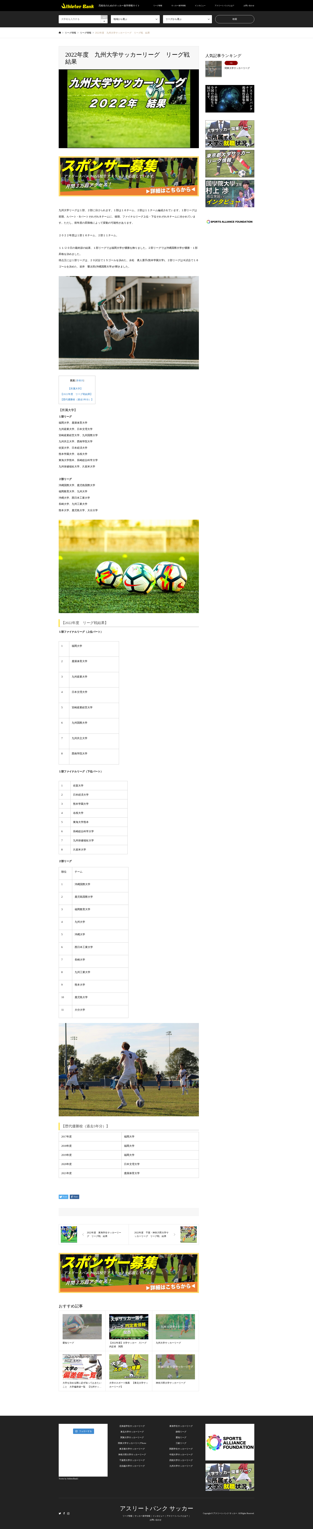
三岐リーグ (181, 1443)
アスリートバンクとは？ (224, 6)
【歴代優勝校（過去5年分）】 (77, 399)
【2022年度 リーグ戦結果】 (76, 394)
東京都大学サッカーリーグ (132, 1449)
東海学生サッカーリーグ (181, 1426)
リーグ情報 (157, 6)
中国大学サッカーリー (180, 1454)
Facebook (64, 1513)
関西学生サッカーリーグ (181, 1449)
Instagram (68, 1513)
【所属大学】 (75, 388)
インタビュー (200, 6)
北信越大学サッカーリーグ (132, 1466)
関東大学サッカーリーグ (132, 1437)
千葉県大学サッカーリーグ (132, 1460)
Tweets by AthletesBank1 (68, 1479)
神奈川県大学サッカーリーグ (132, 1454)
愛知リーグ (181, 1437)
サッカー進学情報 (178, 6)
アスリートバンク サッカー (156, 1508)
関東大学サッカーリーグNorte (132, 1443)
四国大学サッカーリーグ (181, 1460)
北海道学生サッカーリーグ (132, 1426)
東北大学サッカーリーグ (132, 1432)
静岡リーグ (181, 1432)
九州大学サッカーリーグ (181, 1466)
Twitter (60, 1513)
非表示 (79, 380)
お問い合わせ (249, 6)
